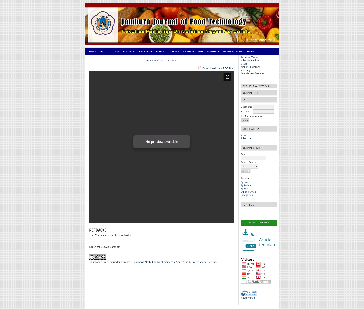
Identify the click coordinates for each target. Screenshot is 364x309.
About (104, 51)
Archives (188, 51)
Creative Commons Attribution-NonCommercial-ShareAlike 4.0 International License (169, 262)
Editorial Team (232, 51)
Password (246, 111)
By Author (246, 185)
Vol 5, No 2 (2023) (164, 60)
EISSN (244, 63)
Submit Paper (97, 59)
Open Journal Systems (255, 86)
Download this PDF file (217, 68)
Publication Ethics (250, 60)
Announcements (208, 51)
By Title (245, 188)
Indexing (245, 70)
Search (160, 51)
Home (92, 51)
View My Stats (248, 297)
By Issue (245, 182)
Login (115, 51)
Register (128, 51)
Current (174, 51)
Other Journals (248, 191)
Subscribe (246, 138)
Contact (251, 51)
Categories (247, 195)
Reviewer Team (249, 57)
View (243, 135)
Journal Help (250, 93)
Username (246, 106)
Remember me (253, 116)
